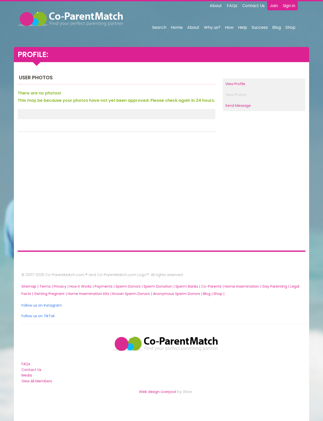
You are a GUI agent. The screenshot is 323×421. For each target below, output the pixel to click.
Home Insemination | (243, 286)
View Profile (235, 83)
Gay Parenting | (276, 286)
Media (26, 375)
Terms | (46, 286)
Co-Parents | (213, 286)
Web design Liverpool (157, 391)
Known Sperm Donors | (132, 293)
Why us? (212, 27)
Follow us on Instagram (41, 305)
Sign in (289, 6)
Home (177, 27)
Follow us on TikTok (38, 315)
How (229, 27)
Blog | (208, 293)
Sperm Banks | (188, 286)
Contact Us (253, 6)
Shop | (218, 293)
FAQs (232, 6)
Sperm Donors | (130, 286)
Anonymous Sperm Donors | (178, 293)
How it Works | (82, 286)
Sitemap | (30, 286)
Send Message (238, 105)
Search (159, 27)
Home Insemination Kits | (90, 293)
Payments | (105, 286)
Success (260, 27)
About (216, 6)
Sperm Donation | (159, 286)
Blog (276, 27)
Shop (290, 27)
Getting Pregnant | (51, 293)
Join (274, 6)
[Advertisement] (50, 192)
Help (242, 27)
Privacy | (61, 286)
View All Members (36, 381)
